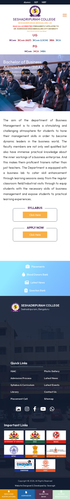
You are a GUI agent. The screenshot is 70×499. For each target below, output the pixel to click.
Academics (16, 72)
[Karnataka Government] (14, 437)
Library (15, 391)
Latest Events (51, 385)
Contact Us (50, 391)
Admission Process (21, 378)
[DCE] (35, 437)
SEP (36, 2)
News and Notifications (8, 495)
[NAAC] (56, 437)
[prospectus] (18, 409)
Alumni (27, 2)
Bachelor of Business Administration (20, 75)
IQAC (13, 371)
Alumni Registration (61, 495)
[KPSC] (14, 452)
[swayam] (24, 466)
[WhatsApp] (52, 409)
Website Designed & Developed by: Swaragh (35, 485)
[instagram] (27, 409)
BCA (58, 40)
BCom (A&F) (24, 40)
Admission (26, 495)
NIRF (44, 2)
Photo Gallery (51, 371)
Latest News (37, 282)
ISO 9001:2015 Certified (36, 31)
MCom (28, 51)
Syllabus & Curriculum (22, 385)
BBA (52, 40)
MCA (36, 51)
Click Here (35, 215)
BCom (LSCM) (40, 40)
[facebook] (34, 409)
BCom (12, 40)
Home (6, 72)
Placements (38, 266)
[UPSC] (35, 452)
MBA (43, 51)
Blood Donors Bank (37, 274)
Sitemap (49, 398)
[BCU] (56, 452)
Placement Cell (19, 398)
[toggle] (65, 15)
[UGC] (45, 466)
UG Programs (30, 72)
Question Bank (37, 290)
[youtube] (43, 409)
